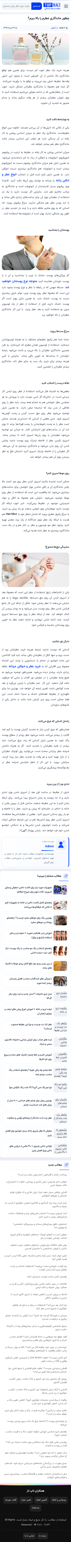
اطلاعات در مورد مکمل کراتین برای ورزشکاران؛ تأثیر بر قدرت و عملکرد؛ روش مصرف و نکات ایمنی (38, 1285)
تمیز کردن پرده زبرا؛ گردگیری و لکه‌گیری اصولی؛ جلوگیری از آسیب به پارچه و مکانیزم (36, 1204)
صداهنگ (35, 1508)
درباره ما (42, 1536)
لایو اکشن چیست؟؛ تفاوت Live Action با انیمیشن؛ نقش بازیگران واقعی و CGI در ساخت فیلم (36, 1359)
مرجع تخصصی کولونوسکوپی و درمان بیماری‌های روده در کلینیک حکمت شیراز (36, 1327)
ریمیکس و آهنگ (59, 1500)
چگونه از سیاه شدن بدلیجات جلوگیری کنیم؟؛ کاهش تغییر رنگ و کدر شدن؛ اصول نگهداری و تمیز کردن (37, 1401)
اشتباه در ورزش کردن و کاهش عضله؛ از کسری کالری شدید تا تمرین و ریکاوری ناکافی (39, 1296)
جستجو (36, 6)
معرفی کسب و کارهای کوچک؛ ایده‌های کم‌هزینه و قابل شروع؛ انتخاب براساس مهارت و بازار (38, 1236)
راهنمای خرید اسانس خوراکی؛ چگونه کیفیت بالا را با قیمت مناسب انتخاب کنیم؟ (36, 1433)
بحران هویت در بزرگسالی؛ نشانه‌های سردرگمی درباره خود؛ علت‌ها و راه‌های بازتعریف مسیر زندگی (36, 1465)
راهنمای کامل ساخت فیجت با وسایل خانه (47, 1276)
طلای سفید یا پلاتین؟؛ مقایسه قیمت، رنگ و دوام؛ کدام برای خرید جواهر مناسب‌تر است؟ (35, 1412)
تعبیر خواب (26, 1500)
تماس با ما (29, 1536)
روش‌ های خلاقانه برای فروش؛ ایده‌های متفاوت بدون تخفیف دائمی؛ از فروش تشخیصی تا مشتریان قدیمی (38, 1246)
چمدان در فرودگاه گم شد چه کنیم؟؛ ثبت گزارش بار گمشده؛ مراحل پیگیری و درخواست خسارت (36, 1317)
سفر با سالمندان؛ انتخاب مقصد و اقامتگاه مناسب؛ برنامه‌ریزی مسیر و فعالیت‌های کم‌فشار (35, 1475)
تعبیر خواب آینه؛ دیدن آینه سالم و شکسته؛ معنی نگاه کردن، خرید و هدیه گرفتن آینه (35, 1257)
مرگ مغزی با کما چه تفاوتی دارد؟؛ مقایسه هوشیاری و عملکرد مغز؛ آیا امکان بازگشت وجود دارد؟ (36, 1454)
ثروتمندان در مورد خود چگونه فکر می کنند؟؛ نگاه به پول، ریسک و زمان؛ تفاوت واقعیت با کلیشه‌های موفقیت (36, 1349)
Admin (49, 846)
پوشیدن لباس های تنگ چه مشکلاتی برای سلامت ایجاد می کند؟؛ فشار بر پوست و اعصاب (36, 1444)
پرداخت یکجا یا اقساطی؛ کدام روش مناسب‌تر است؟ (42, 1175)
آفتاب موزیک (10, 1500)
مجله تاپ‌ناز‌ (52, 6)
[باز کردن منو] (66, 6)
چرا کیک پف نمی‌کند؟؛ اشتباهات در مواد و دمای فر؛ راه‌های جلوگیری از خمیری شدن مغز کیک (39, 1306)
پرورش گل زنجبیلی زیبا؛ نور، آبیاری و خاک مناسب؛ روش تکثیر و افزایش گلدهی (38, 1380)
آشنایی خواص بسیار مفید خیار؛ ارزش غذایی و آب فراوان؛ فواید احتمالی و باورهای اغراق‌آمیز (38, 1194)
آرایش (53, 28)
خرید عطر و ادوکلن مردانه (25, 666)
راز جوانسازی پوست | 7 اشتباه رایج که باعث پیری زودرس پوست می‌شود (37, 1423)
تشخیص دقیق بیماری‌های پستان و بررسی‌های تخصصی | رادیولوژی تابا (40, 1225)
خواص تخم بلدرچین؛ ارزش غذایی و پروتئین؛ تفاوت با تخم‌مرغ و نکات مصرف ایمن (37, 1183)
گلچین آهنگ (41, 1500)
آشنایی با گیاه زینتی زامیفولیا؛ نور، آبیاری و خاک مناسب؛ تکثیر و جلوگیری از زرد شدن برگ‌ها (38, 1391)
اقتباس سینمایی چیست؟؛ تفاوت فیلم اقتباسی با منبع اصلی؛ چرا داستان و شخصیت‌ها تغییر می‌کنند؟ (37, 1370)
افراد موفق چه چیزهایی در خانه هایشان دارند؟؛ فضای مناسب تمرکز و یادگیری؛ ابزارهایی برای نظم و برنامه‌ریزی (38, 1338)
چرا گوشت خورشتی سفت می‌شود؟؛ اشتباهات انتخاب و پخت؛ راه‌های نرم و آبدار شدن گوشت (38, 1268)
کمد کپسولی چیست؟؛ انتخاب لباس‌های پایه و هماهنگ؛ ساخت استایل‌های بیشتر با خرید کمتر (37, 1215)
